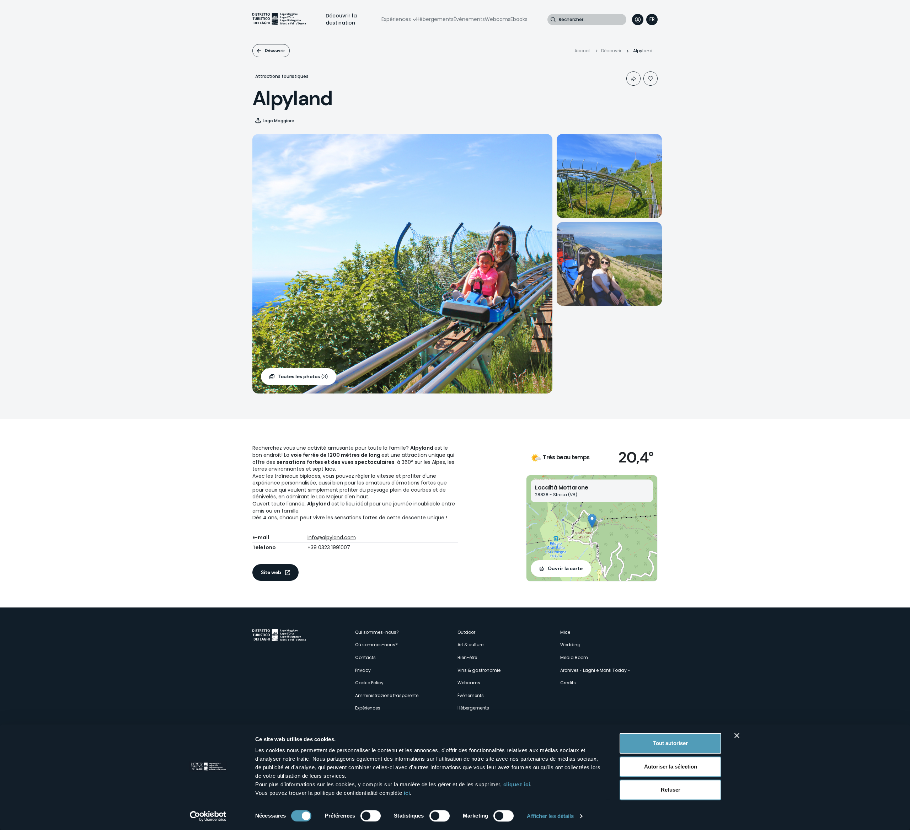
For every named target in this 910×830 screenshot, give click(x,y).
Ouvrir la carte (565, 568)
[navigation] (652, 19)
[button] (592, 521)
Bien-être (467, 657)
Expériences (396, 19)
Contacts (365, 657)
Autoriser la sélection (670, 767)
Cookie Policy (369, 683)
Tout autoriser (670, 743)
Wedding (570, 645)
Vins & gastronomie (478, 670)
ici (407, 793)
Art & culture (470, 645)
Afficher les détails (550, 816)
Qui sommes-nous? (377, 632)
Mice (565, 632)
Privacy (363, 670)
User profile (637, 19)
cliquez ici (516, 784)
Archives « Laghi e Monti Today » (595, 670)
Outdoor (466, 632)
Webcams (497, 19)
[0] (650, 78)
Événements (469, 19)
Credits (568, 683)
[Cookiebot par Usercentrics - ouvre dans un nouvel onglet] (208, 816)
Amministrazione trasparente (386, 695)
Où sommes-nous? (376, 645)
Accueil (582, 51)
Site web (271, 572)
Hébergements (435, 19)
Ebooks (519, 19)
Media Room (574, 657)
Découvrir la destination (341, 19)
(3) (303, 376)
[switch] (370, 815)
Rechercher (553, 19)
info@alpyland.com (331, 537)
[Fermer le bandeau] (736, 735)
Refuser (670, 790)
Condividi (633, 78)
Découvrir (275, 50)
